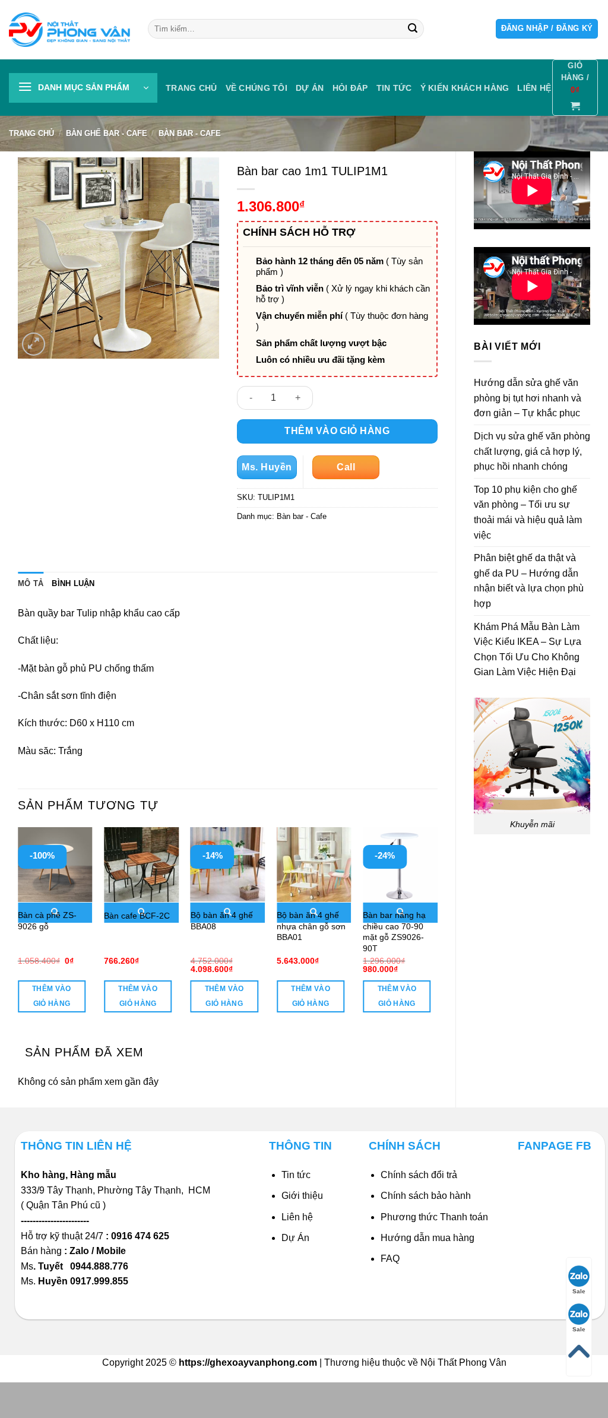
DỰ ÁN (310, 88)
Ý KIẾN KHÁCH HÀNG (464, 88)
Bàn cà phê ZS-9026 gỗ (47, 920)
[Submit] (413, 29)
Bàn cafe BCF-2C (137, 915)
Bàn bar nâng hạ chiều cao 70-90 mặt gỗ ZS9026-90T (394, 931)
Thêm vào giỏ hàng (337, 431)
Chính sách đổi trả (419, 1175)
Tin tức (394, 88)
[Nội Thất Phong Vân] (69, 29)
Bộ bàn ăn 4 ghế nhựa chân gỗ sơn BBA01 (311, 926)
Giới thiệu (302, 1196)
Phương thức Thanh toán (434, 1217)
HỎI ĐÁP (350, 88)
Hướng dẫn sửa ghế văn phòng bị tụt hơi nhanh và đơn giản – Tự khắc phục (527, 398)
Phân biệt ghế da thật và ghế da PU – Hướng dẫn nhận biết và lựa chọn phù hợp (529, 581)
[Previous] (18, 930)
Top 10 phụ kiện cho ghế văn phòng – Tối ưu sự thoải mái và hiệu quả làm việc (528, 512)
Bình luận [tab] (73, 583)
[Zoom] (33, 344)
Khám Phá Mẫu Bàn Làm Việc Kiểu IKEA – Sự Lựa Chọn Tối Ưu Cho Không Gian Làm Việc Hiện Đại (527, 650)
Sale (578, 1291)
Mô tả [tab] (30, 583)
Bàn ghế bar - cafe (106, 133)
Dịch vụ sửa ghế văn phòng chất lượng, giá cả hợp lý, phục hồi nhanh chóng (532, 451)
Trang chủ (191, 88)
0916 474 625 (141, 1236)
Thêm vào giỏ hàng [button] (51, 996)
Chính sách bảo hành (426, 1196)
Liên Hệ (534, 88)
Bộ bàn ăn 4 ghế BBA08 (222, 920)
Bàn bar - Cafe (190, 133)
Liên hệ (297, 1217)
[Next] (437, 930)
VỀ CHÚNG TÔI (256, 88)
